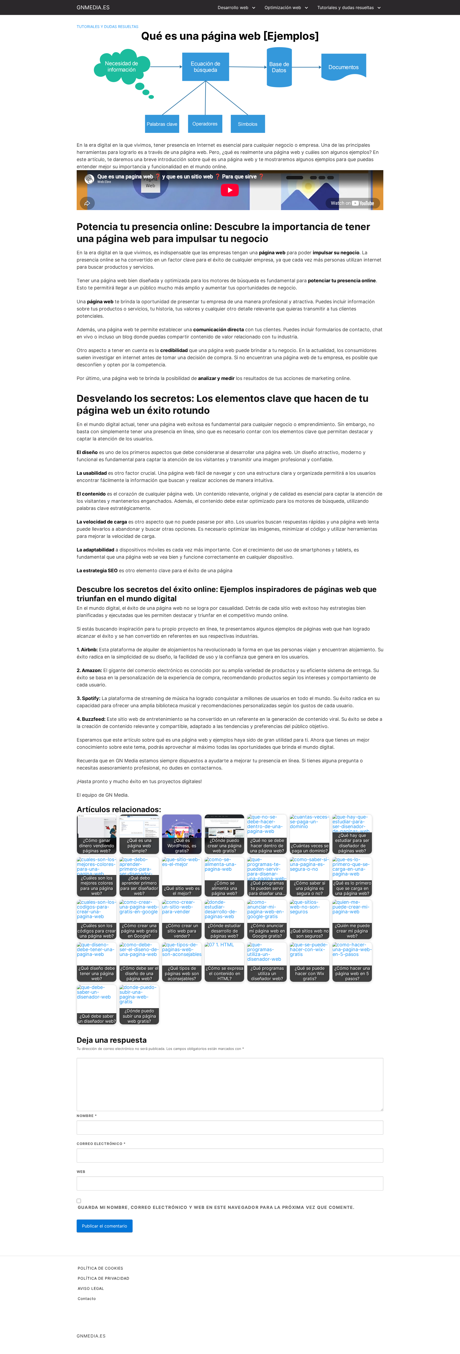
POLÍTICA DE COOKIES (100, 1268)
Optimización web (283, 7)
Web (81, 1171)
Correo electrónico (101, 1144)
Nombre (87, 1116)
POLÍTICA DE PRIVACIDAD (103, 1278)
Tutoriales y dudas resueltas (345, 7)
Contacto (87, 1298)
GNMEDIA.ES (93, 7)
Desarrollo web (233, 7)
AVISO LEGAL (91, 1288)
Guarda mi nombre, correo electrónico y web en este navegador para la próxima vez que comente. (216, 1207)
